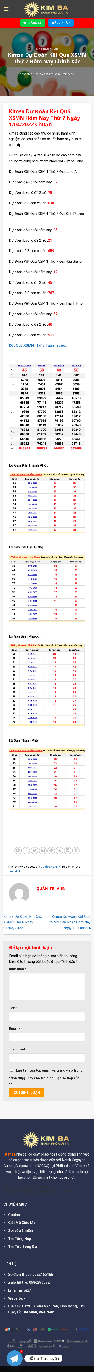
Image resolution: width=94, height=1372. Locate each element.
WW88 (41, 1191)
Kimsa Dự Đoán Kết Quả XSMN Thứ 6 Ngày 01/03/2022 (22, 922)
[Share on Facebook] (26, 850)
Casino (14, 1215)
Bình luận (17, 969)
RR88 (54, 1191)
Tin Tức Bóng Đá (22, 1247)
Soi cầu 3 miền (20, 1230)
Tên (13, 1008)
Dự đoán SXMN (47, 49)
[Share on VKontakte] (59, 850)
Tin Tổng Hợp (19, 1239)
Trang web (17, 1049)
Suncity (24, 1191)
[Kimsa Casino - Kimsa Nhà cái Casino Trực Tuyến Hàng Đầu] (47, 9)
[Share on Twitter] (34, 850)
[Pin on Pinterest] (51, 850)
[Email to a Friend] (43, 850)
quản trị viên (64, 74)
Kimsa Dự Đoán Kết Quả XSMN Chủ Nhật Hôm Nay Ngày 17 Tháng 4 (70, 922)
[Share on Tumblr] (76, 850)
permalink (14, 871)
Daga (8, 1191)
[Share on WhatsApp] (18, 850)
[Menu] (6, 8)
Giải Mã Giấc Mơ (21, 1223)
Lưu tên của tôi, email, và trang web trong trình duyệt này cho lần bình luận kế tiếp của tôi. (46, 1077)
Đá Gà (67, 1191)
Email (14, 1029)
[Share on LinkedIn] (67, 850)
